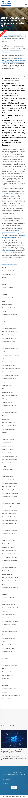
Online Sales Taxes (17, 716)
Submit (14, 787)
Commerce (4, 715)
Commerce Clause (12, 715)
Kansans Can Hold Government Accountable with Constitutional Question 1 (13, 758)
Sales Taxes (4, 718)
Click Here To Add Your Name (9, 264)
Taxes (9, 718)
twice (21, 193)
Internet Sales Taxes (7, 716)
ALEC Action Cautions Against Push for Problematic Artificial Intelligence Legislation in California (12, 751)
